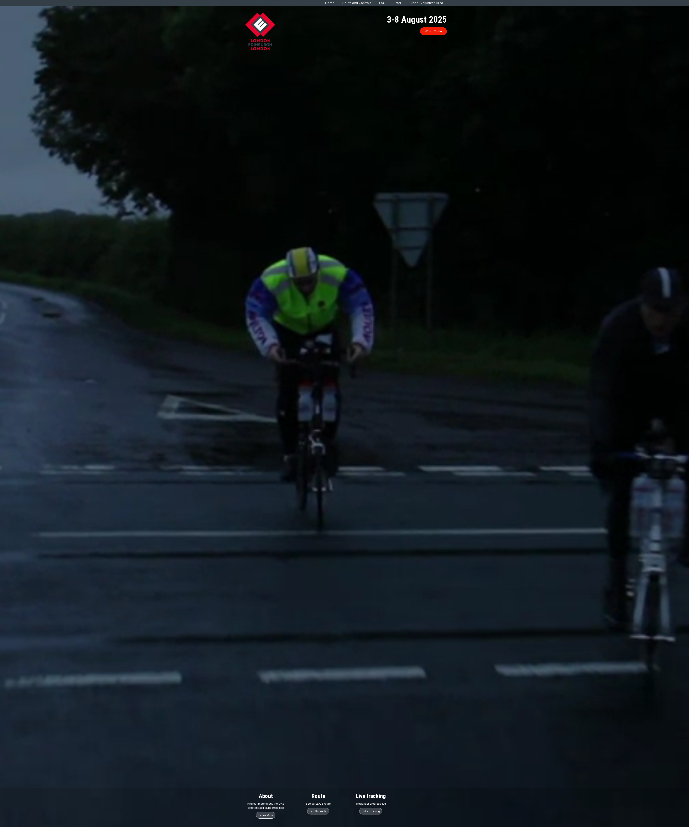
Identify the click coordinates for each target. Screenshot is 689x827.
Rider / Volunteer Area (426, 3)
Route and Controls (356, 3)
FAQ (382, 3)
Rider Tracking (371, 811)
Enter (397, 3)
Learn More (265, 815)
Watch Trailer (433, 31)
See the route (318, 811)
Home (329, 3)
